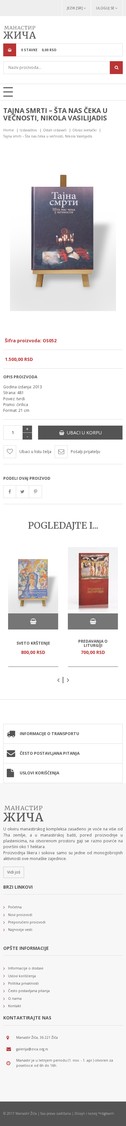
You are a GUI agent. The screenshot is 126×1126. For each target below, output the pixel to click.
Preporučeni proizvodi (27, 922)
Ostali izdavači (55, 130)
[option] (33, 607)
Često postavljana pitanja (49, 753)
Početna (15, 907)
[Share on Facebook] (9, 491)
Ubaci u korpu (83, 433)
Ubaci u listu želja (35, 451)
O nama (15, 998)
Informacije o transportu (49, 733)
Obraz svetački (84, 130)
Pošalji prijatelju (85, 451)
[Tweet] (22, 491)
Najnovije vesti (20, 929)
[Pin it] (35, 491)
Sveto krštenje (33, 643)
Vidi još (13, 872)
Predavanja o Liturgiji (93, 643)
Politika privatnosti (23, 983)
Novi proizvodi (20, 915)
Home (8, 130)
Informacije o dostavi (25, 968)
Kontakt (14, 1006)
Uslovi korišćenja (39, 773)
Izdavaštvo (28, 130)
